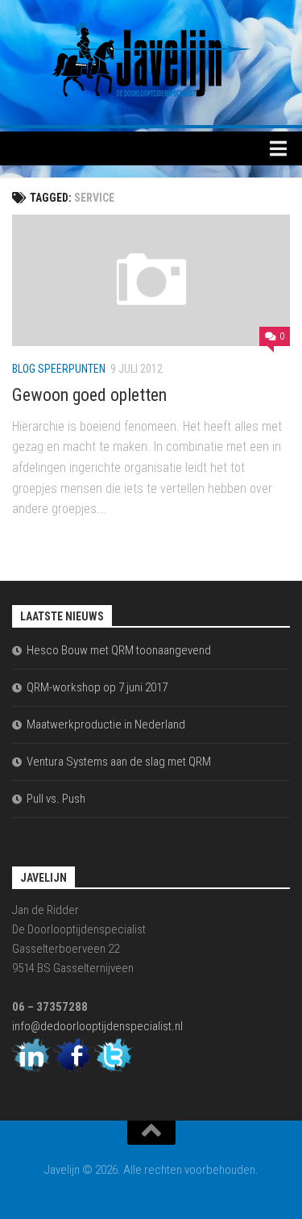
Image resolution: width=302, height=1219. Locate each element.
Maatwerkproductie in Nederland (106, 724)
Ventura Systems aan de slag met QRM (119, 761)
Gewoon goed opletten (89, 395)
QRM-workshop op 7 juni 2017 (97, 687)
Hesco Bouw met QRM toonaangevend (119, 650)
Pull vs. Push (56, 798)
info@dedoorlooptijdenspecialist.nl (97, 1026)
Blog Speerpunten (58, 368)
